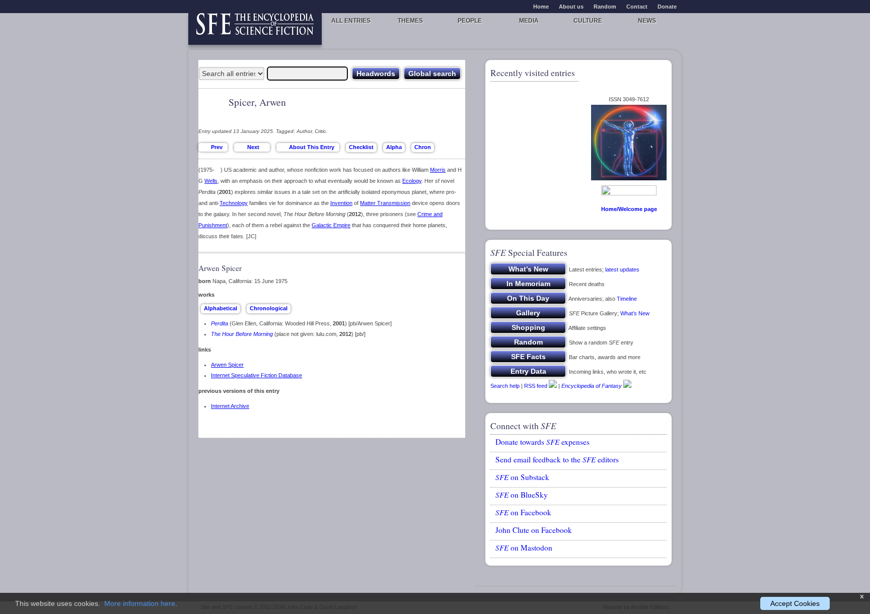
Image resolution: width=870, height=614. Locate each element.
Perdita (219, 323)
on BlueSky (521, 495)
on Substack (522, 477)
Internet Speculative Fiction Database (256, 375)
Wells (211, 181)
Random (605, 7)
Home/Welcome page (629, 209)
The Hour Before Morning (242, 334)
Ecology (411, 181)
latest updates (622, 269)
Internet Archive (230, 406)
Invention (341, 203)
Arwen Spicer (227, 365)
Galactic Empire (331, 225)
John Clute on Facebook (533, 530)
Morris (438, 170)
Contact (636, 7)
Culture (587, 20)
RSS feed (535, 386)
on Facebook (523, 512)
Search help (505, 386)
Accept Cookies (795, 603)
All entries (351, 20)
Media (529, 20)
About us (571, 7)
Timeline (627, 299)
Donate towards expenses (542, 442)
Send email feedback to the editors (557, 459)
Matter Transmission (385, 203)
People (470, 20)
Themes (410, 20)
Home (541, 7)
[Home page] (255, 29)
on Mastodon (523, 547)
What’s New (634, 313)
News (647, 20)
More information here (139, 603)
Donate (667, 7)
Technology (234, 203)
